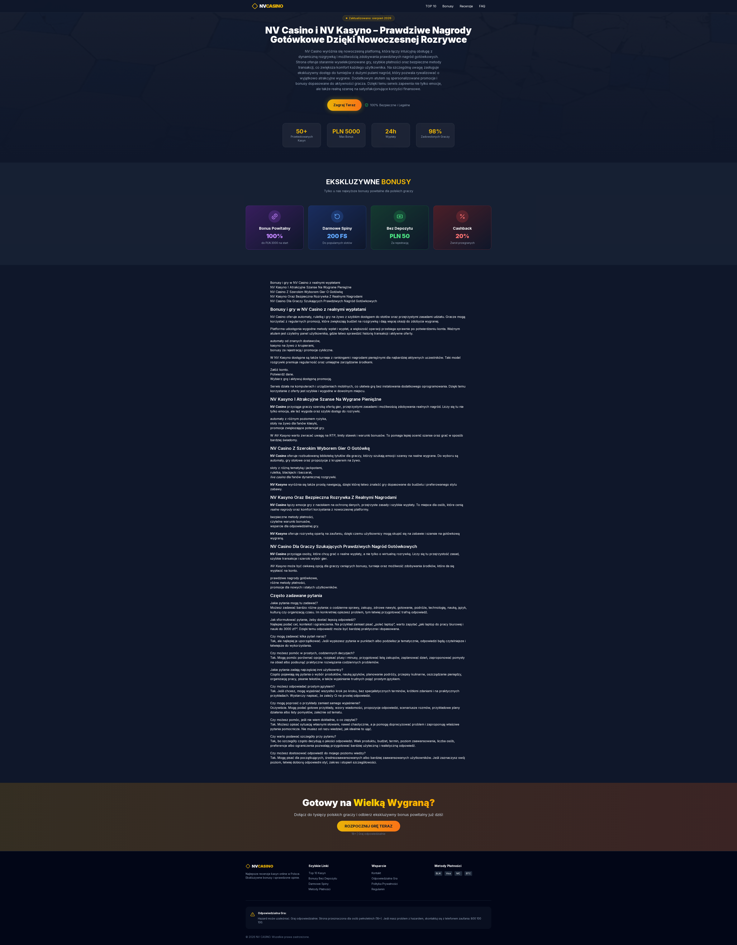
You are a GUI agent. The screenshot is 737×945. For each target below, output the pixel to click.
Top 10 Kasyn (317, 873)
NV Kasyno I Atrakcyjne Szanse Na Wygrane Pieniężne (310, 287)
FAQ (482, 6)
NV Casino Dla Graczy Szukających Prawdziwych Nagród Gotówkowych (323, 301)
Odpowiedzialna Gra (384, 878)
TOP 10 (431, 6)
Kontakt (376, 873)
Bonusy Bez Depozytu (323, 878)
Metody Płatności (319, 889)
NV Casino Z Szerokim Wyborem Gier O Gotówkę (306, 292)
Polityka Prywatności (385, 883)
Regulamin (378, 889)
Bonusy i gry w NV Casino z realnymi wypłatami (305, 283)
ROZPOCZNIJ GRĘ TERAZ (368, 826)
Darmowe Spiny (319, 883)
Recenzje (466, 6)
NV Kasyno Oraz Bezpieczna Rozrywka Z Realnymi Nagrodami (316, 296)
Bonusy (448, 6)
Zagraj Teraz (344, 105)
